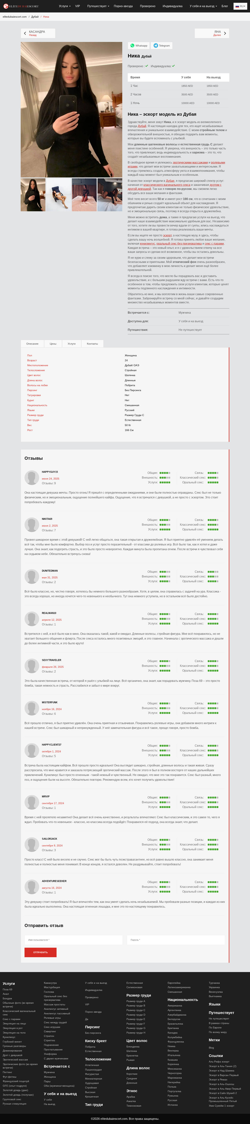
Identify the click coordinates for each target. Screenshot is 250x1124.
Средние (131, 1078)
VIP (77, 6)
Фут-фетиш (9, 1076)
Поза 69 (7, 989)
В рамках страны (219, 1023)
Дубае (170, 180)
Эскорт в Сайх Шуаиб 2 (223, 1093)
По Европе (215, 1027)
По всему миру (218, 1032)
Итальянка (174, 1055)
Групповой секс (12, 1099)
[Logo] (21, 6)
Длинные (130, 380)
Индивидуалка (172, 6)
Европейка (174, 982)
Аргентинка (174, 1010)
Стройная (131, 370)
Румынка (173, 1095)
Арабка (130, 1096)
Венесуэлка (216, 991)
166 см (129, 430)
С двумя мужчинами (56, 1058)
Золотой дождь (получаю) (18, 1094)
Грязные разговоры (14, 1046)
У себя (48, 1099)
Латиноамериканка (179, 987)
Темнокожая (133, 1105)
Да (86, 1019)
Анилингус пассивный (57, 1013)
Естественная (133, 420)
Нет (127, 400)
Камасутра (50, 982)
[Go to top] (243, 1109)
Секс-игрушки (52, 1026)
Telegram (164, 45)
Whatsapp (141, 45)
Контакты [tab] (92, 343)
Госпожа (49, 991)
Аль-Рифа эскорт (219, 1061)
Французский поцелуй (16, 1081)
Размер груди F (135, 1023)
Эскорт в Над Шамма (221, 1070)
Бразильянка (175, 1023)
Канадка (173, 1032)
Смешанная (132, 405)
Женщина (131, 355)
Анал (6, 993)
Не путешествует (219, 1018)
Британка (173, 1028)
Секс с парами (11, 1019)
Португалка (174, 1091)
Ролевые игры (52, 1017)
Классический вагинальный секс (19, 1013)
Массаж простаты (54, 1004)
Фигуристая (92, 1074)
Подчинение (51, 1044)
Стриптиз (49, 1040)
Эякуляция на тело (14, 1032)
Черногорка (175, 1073)
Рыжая (130, 1059)
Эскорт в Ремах (218, 1079)
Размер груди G (135, 1028)
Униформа (50, 1053)
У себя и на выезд (96, 982)
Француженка (176, 1041)
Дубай (35, 16)
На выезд (49, 1104)
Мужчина (49, 1072)
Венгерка (173, 1050)
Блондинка (132, 1046)
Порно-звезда (123, 6)
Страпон (49, 1035)
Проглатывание (53, 1049)
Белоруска (174, 1019)
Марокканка (175, 1077)
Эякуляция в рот (13, 1028)
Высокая (90, 1092)
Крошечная (92, 1096)
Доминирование (12, 1050)
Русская (172, 1100)
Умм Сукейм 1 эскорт (221, 1105)
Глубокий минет (12, 1041)
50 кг (128, 425)
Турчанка (214, 982)
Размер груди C (134, 415)
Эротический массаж (15, 1059)
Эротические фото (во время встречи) (20, 1066)
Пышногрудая (93, 1069)
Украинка (214, 987)
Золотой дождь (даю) (15, 1090)
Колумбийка (175, 1037)
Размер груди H (135, 1032)
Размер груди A (135, 1001)
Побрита (130, 385)
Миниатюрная (93, 1078)
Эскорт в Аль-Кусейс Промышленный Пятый (223, 1099)
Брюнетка (132, 1055)
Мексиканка (175, 1068)
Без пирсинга (133, 390)
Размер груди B (135, 1005)
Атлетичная (92, 1065)
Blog (211, 1047)
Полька (172, 1086)
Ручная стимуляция (14, 1103)
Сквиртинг (50, 1031)
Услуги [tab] (72, 343)
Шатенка (130, 375)
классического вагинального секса (166, 184)
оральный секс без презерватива (179, 243)
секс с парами (214, 243)
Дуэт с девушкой (12, 1055)
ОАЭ (136, 365)
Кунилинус (9, 1037)
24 (126, 360)
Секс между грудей (55, 1022)
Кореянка (173, 1064)
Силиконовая (134, 987)
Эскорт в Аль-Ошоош (221, 1084)
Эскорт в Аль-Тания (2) (222, 1066)
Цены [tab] (53, 343)
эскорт (167, 235)
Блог (225, 6)
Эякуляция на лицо (14, 1023)
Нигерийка (174, 1082)
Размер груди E (135, 1019)
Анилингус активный (56, 1008)
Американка (175, 1005)
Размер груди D (135, 1014)
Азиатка (131, 1101)
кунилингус (147, 243)
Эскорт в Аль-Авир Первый (225, 1088)
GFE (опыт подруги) (15, 1085)
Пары (47, 1081)
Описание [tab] (32, 343)
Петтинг (7, 1072)
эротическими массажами (190, 162)
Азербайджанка (177, 1014)
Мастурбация (52, 987)
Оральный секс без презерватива (55, 998)
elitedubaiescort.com (15, 16)
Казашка (173, 1059)
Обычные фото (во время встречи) (18, 1004)
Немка (171, 1046)
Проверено (147, 6)
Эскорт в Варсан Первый (224, 1075)
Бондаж (7, 998)
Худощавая (92, 1083)
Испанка (173, 1104)
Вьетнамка (215, 996)
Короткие (131, 1073)
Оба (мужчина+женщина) (59, 1085)
